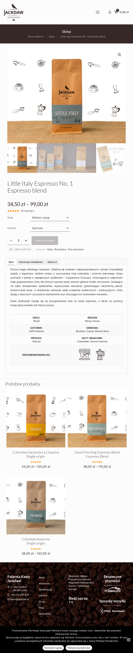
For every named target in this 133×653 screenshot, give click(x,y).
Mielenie (11, 228)
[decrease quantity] (11, 240)
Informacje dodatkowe (31, 262)
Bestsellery (60, 249)
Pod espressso (76, 249)
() (27, 210)
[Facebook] (70, 602)
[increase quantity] (26, 240)
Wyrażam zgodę (53, 647)
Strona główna (35, 36)
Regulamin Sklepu (78, 576)
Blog (41, 607)
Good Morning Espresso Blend (97, 454)
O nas (42, 601)
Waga (10, 217)
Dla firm (43, 595)
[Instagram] (72, 602)
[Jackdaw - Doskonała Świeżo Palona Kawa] (13, 12)
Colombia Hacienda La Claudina (36, 454)
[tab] (11, 262)
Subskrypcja (45, 589)
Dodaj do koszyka (44, 240)
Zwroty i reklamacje (79, 585)
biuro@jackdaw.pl (19, 599)
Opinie (52, 262)
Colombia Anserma (36, 541)
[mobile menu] (98, 12)
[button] (119, 54)
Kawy (52, 36)
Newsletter (45, 613)
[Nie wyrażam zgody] (128, 639)
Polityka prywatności (80, 579)
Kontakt (73, 589)
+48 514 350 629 (19, 594)
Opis (11, 262)
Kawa (42, 577)
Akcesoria (44, 583)
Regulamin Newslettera (81, 582)
